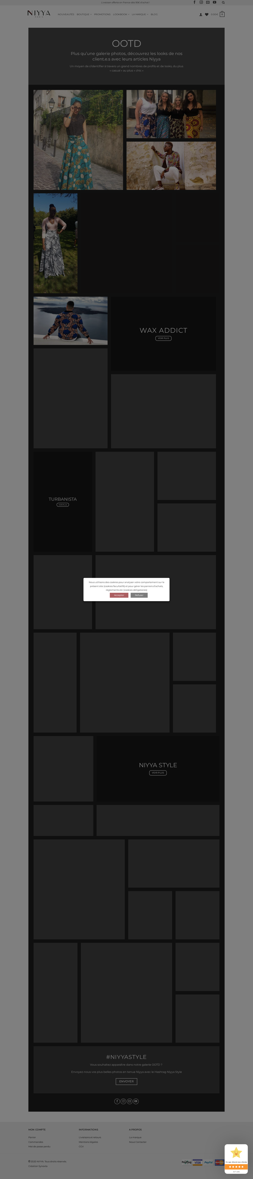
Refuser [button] (139, 595)
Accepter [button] (119, 595)
